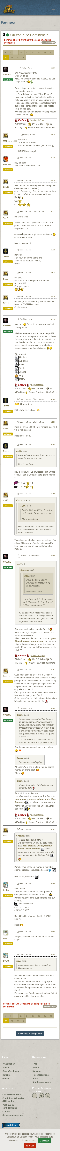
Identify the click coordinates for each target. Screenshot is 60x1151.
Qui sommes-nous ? (12, 1094)
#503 (53, 157)
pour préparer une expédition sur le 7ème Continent (35, 847)
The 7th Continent (22, 39)
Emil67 (6, 187)
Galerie (5, 1078)
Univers (6, 1067)
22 (33, 52)
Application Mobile (41, 1082)
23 (39, 52)
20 (21, 52)
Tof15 (5, 218)
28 (18, 57)
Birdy (5, 279)
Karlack (6, 451)
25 (51, 52)
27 (12, 57)
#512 (53, 444)
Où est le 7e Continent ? (28, 34)
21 (27, 52)
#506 (53, 250)
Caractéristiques (10, 1071)
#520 (53, 954)
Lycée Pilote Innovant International (35, 640)
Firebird (7, 74)
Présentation (8, 1063)
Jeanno (6, 256)
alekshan (7, 164)
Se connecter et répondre (30, 1033)
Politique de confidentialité (9, 1106)
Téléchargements (41, 1074)
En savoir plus (28, 1140)
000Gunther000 (10, 141)
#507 (53, 272)
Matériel (6, 1074)
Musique (36, 1071)
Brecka (6, 676)
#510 (53, 399)
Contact (6, 1111)
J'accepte (44, 1140)
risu (5, 938)
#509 (53, 319)
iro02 (5, 429)
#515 (53, 669)
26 (6, 57)
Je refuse (30, 1145)
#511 (53, 422)
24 (45, 52)
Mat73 (5, 303)
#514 (53, 555)
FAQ (34, 1063)
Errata (35, 1078)
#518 (53, 883)
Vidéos (35, 1067)
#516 (53, 708)
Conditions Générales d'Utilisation (13, 1100)
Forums (8, 39)
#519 (53, 931)
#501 (53, 68)
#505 (53, 211)
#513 (53, 494)
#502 (53, 134)
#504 (53, 180)
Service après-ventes (12, 1115)
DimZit (6, 890)
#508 (53, 296)
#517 (53, 829)
